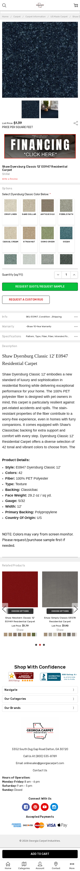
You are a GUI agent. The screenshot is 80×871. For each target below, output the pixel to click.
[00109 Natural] (55, 634)
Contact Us (40, 770)
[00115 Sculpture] (64, 634)
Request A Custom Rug (26, 299)
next (76, 609)
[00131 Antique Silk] (15, 634)
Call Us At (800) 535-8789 (40, 756)
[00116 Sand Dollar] (10, 634)
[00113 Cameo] (59, 634)
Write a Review (10, 179)
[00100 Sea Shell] (45, 634)
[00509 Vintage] (69, 634)
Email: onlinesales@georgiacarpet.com (40, 763)
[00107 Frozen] (50, 634)
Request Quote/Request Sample (40, 286)
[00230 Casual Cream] (24, 634)
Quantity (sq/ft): (12, 274)
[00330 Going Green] (33, 634)
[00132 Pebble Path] (19, 634)
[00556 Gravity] (73, 634)
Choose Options (20, 611)
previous (4, 609)
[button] (40, 146)
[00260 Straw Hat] (29, 634)
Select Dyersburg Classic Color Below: (26, 194)
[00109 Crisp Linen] (5, 634)
